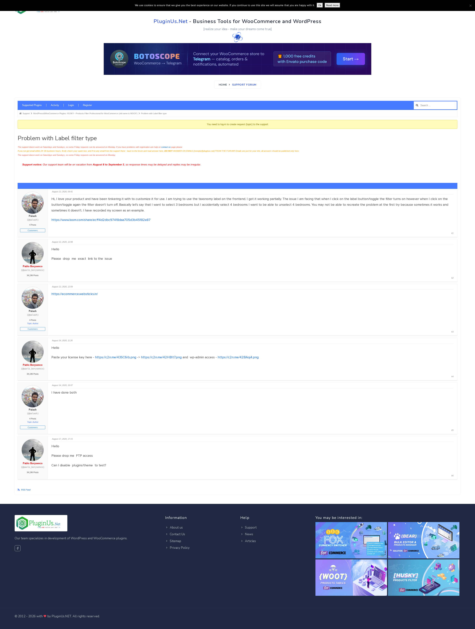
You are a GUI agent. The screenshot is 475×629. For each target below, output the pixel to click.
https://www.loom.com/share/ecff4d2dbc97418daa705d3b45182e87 (100, 220)
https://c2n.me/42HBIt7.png (161, 357)
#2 (452, 278)
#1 (452, 233)
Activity (55, 105)
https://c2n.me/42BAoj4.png (238, 357)
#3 (452, 332)
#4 (452, 376)
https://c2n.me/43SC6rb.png (115, 357)
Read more (332, 5)
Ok (319, 5)
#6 (452, 476)
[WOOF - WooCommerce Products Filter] (423, 578)
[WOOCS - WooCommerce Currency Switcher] (351, 540)
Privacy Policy (179, 548)
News (248, 534)
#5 (452, 430)
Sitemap (175, 541)
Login (71, 105)
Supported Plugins (32, 105)
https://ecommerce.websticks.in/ (74, 294)
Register (87, 105)
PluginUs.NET (61, 616)
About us (176, 527)
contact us (166, 147)
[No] (470, 5)
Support (250, 527)
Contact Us (177, 534)
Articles (250, 541)
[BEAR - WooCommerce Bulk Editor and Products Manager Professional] (423, 540)
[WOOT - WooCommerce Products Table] (351, 578)
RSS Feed (25, 490)
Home (223, 85)
